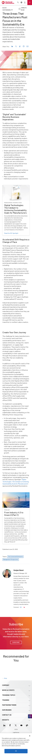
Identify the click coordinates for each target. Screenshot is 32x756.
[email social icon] (20, 607)
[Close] (30, 736)
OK (16, 751)
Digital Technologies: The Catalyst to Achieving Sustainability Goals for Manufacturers (13, 188)
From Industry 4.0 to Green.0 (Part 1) (13, 493)
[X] (16, 725)
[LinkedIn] (4, 725)
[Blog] (27, 725)
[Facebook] (10, 725)
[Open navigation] (29, 2)
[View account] (25, 2)
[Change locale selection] (21, 2)
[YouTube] (21, 725)
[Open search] (18, 2)
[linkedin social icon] (24, 607)
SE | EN (16, 729)
